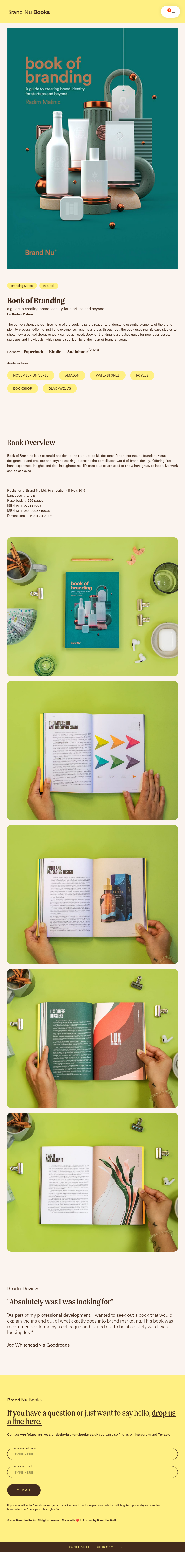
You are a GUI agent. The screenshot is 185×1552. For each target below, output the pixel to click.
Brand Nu (28, 11)
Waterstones (107, 375)
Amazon (72, 375)
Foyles (142, 375)
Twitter (163, 1434)
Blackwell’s (60, 388)
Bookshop (22, 388)
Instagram (143, 1434)
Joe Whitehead (22, 1344)
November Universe (30, 375)
